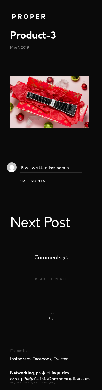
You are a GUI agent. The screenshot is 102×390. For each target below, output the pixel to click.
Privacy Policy (49, 383)
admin (63, 168)
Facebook (42, 359)
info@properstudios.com (65, 378)
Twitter (61, 359)
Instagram (20, 359)
